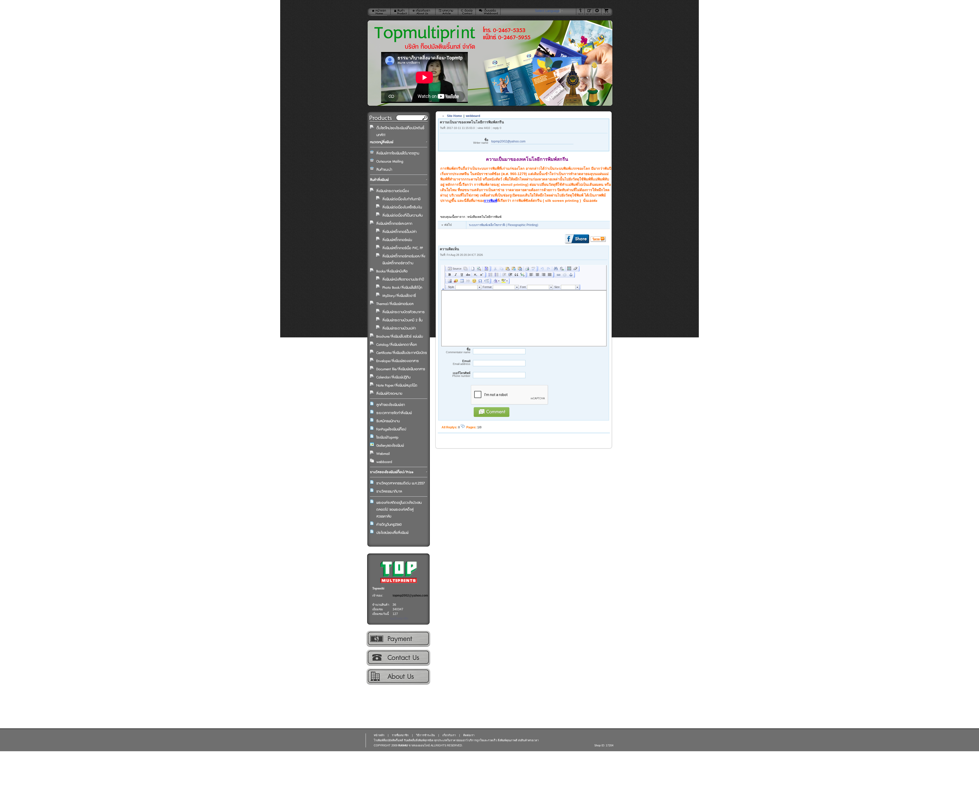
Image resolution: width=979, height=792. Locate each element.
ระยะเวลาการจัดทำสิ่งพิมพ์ (394, 413)
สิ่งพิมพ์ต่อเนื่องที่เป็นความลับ (402, 215)
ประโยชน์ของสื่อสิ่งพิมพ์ (392, 532)
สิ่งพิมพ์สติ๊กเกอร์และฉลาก (394, 223)
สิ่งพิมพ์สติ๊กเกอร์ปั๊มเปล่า (399, 231)
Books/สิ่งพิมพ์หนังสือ (392, 271)
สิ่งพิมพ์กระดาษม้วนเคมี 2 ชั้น (402, 320)
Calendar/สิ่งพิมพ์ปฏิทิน (393, 377)
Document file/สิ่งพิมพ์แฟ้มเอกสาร (400, 369)
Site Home (454, 116)
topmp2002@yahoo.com (410, 595)
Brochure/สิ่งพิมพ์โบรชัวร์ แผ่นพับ (399, 336)
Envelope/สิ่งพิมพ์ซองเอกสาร (397, 361)
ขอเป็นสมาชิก (399, 618)
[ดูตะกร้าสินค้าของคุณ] (607, 11)
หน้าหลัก (379, 735)
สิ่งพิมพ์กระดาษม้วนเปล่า (399, 328)
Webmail (383, 453)
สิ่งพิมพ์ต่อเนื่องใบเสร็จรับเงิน (402, 207)
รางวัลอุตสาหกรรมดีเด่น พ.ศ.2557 (400, 483)
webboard (384, 462)
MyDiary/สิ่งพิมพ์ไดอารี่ (399, 295)
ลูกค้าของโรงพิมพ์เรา (390, 404)
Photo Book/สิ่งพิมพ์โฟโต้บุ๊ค (402, 287)
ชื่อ (480, 141)
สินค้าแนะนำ (384, 169)
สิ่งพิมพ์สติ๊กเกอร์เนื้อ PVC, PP (402, 248)
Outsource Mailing (389, 161)
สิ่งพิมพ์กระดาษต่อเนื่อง (392, 191)
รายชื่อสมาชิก (400, 735)
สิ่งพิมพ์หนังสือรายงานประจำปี (403, 279)
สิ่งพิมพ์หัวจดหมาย (389, 393)
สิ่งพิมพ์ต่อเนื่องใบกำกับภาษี (401, 199)
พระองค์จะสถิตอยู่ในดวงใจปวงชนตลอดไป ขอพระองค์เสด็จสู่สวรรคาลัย (399, 509)
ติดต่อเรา (398, 658)
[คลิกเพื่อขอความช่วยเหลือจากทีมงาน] (597, 12)
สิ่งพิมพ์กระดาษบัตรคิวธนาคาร (403, 312)
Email (461, 362)
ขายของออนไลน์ (419, 745)
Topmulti (378, 588)
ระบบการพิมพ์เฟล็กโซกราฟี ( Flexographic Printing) (503, 225)
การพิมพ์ (490, 201)
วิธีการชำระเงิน (398, 639)
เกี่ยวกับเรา (398, 676)
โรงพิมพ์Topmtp (387, 437)
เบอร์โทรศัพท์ (461, 374)
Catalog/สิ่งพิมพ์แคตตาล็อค (396, 344)
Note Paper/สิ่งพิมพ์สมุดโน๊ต (396, 385)
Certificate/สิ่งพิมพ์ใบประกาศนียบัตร (401, 352)
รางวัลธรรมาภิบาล (389, 491)
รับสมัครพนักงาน (388, 421)
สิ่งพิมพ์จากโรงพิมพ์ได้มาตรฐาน (397, 153)
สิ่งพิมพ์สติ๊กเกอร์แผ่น (397, 240)
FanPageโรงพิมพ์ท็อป (391, 429)
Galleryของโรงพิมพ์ (390, 445)
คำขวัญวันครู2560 (389, 524)
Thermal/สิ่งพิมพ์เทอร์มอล (395, 304)
